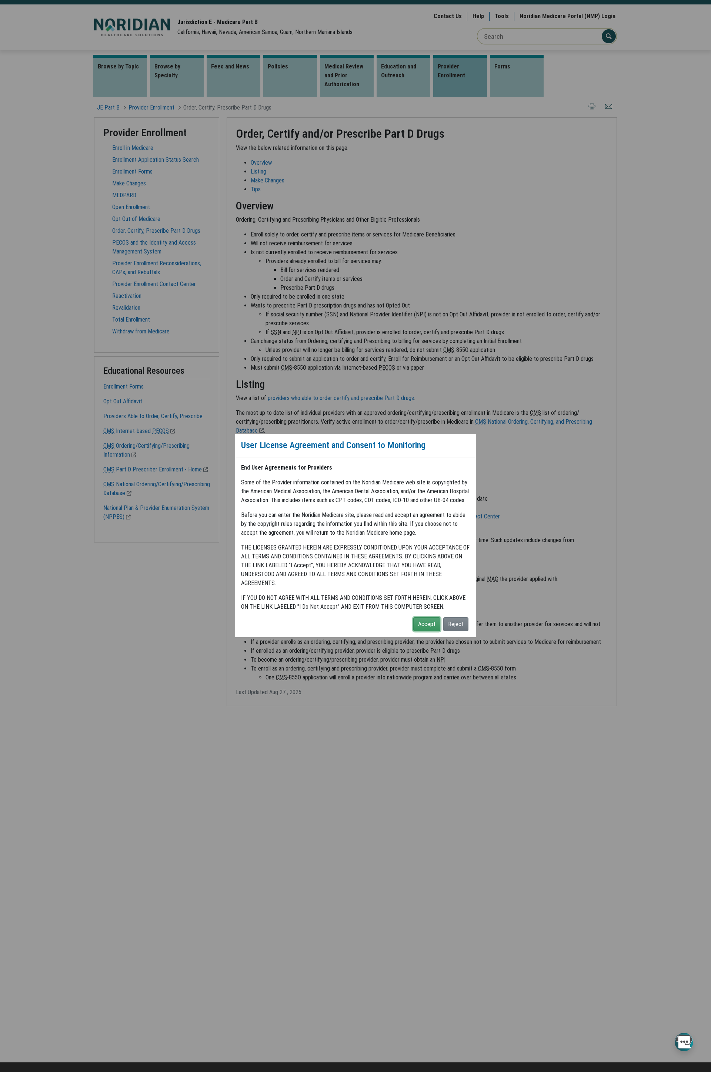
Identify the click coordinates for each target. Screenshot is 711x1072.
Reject (456, 624)
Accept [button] (426, 624)
